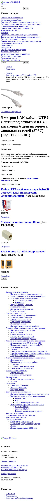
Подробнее (5, 217)
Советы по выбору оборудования (19, 498)
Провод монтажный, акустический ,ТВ (17, 28)
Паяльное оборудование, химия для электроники (21, 22)
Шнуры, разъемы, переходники (13, 50)
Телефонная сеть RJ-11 (10, 31)
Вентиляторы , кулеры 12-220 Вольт (15, 54)
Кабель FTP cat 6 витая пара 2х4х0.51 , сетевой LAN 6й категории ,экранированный (25, 192)
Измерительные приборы (11, 20)
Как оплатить (11, 496)
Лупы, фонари (7, 45)
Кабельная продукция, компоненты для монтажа (20, 24)
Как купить (10, 69)
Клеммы (4, 33)
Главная (9, 67)
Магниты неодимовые (10, 52)
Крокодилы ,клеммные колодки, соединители (19, 35)
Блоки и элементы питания (12, 18)
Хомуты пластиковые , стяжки (13, 39)
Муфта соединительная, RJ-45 (20, 222)
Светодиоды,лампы (9, 58)
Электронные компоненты (12, 43)
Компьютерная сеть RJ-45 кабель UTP (16, 26)
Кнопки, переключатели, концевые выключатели (21, 41)
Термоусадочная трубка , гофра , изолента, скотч (20, 37)
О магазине (10, 494)
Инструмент (6, 48)
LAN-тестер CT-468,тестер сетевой (23, 251)
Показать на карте (8, 461)
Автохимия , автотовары (11, 56)
